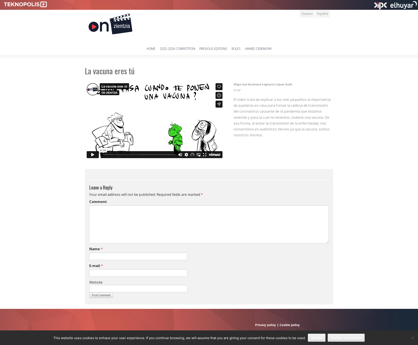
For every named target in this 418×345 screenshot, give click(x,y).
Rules (236, 49)
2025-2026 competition (177, 49)
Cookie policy (290, 325)
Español (322, 14)
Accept (316, 338)
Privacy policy (265, 325)
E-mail (94, 265)
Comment (98, 201)
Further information (346, 338)
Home (151, 49)
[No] (412, 338)
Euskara (307, 14)
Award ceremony (258, 49)
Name (94, 249)
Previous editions (213, 49)
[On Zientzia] (110, 22)
